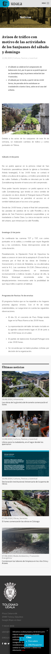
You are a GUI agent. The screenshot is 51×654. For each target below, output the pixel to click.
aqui (23, 650)
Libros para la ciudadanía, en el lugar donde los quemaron (22, 443)
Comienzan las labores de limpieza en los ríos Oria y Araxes (25, 562)
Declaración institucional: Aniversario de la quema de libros (25, 483)
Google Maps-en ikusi (11, 620)
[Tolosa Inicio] (12, 3)
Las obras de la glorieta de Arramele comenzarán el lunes (25, 403)
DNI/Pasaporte (35, 644)
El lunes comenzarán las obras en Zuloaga (20, 521)
